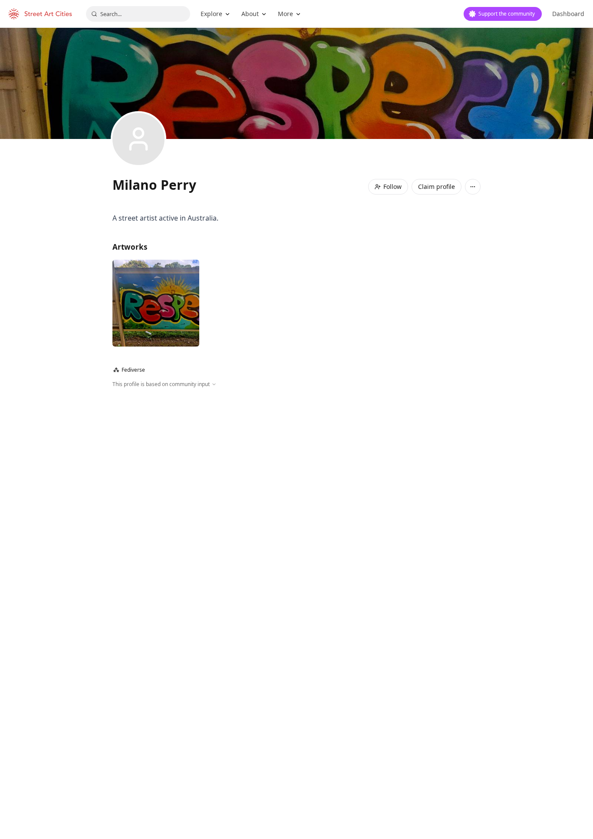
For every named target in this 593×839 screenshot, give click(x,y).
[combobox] (138, 14)
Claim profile (436, 186)
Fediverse (129, 369)
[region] (296, 482)
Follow (392, 186)
